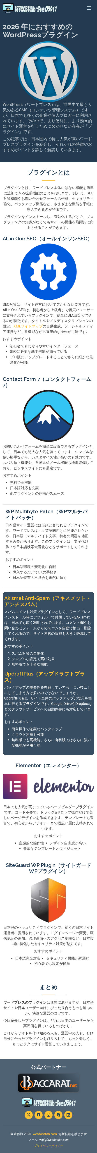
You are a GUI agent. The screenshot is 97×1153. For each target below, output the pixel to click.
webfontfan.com (45, 1134)
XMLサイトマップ (28, 326)
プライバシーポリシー (48, 1146)
